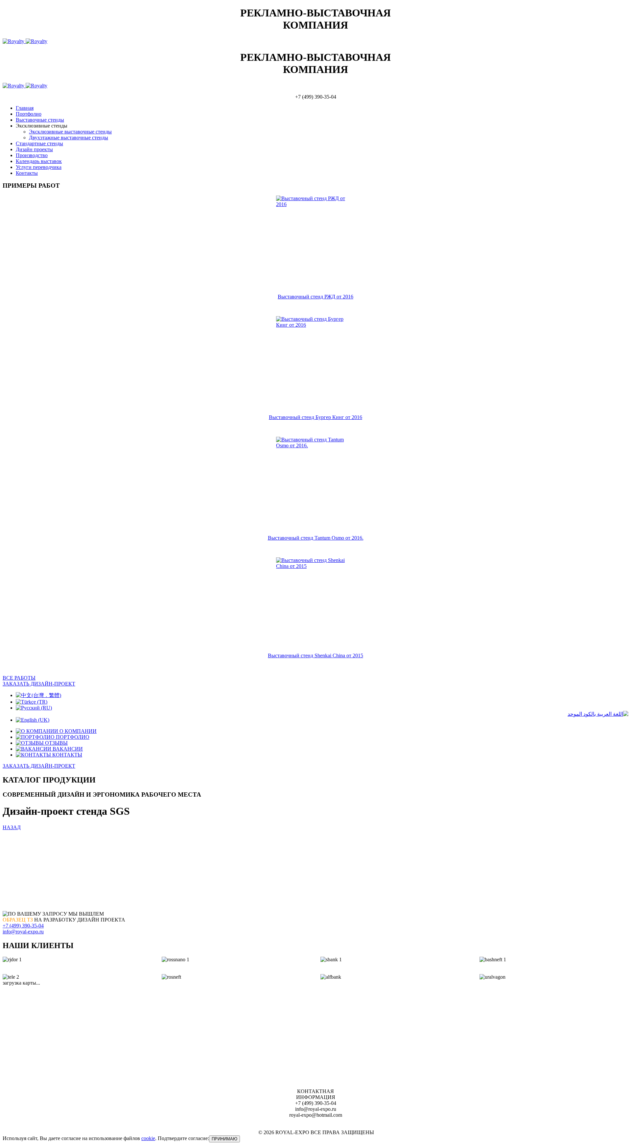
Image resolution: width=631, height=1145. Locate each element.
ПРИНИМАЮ (224, 1138)
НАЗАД (12, 827)
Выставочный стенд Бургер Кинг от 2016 (315, 417)
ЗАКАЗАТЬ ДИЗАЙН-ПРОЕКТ (39, 684)
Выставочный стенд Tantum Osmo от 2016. (315, 538)
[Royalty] (25, 41)
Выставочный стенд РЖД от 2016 (315, 296)
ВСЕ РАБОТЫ (19, 678)
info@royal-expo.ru (23, 931)
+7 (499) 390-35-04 (23, 925)
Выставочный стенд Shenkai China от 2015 (315, 655)
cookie (148, 1138)
